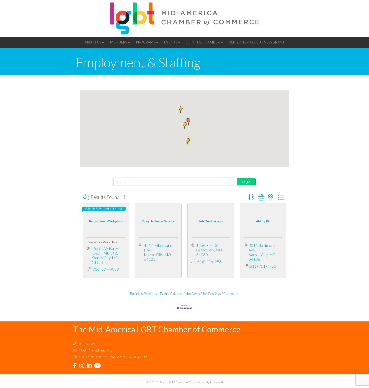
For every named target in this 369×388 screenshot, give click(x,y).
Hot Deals (192, 294)
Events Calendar (171, 294)
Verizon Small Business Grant (257, 42)
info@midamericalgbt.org (95, 350)
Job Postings (211, 294)
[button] (188, 121)
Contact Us (231, 294)
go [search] (248, 181)
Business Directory (143, 294)
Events (170, 42)
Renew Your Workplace (102, 242)
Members (118, 42)
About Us (93, 42)
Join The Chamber (203, 42)
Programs (145, 42)
